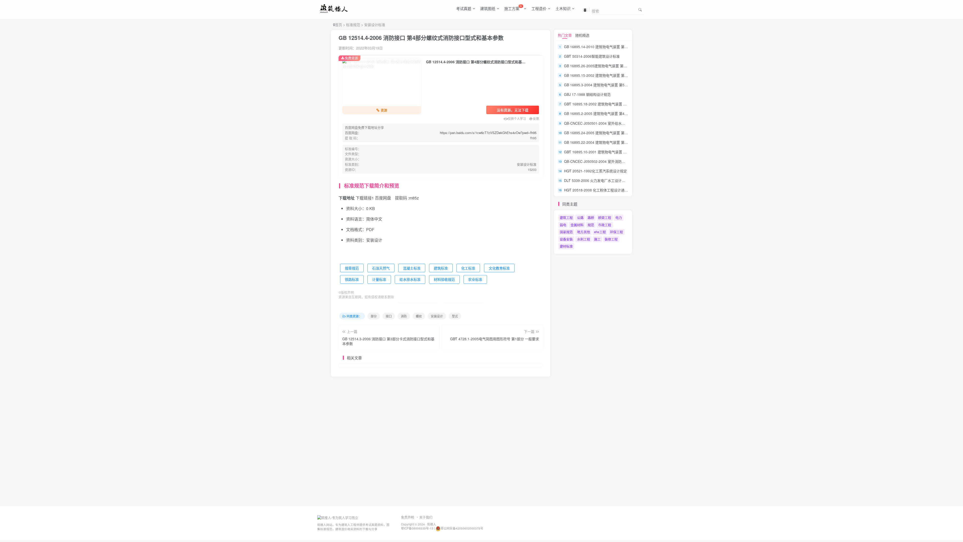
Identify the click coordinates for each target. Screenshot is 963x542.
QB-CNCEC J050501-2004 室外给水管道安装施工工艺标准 (610, 123)
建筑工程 (566, 217)
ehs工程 (600, 231)
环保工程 (616, 231)
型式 (455, 316)
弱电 (563, 224)
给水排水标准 (410, 279)
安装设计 (437, 316)
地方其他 (583, 231)
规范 (591, 224)
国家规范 (566, 231)
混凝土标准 (412, 267)
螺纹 (419, 316)
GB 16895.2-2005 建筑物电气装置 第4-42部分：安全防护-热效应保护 (618, 113)
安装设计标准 (374, 24)
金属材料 (577, 224)
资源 (384, 110)
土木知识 (563, 8)
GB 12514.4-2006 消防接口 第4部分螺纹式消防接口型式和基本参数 (421, 38)
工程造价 (538, 8)
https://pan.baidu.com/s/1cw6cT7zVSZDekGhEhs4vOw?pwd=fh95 (488, 132)
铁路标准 (352, 279)
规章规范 (352, 267)
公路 (580, 217)
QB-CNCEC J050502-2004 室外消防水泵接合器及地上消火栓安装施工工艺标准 (626, 161)
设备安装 (566, 239)
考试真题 (463, 8)
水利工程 (583, 239)
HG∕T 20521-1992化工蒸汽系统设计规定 (595, 170)
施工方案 (513, 7)
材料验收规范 (444, 279)
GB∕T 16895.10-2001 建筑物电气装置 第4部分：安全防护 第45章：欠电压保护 (625, 151)
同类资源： (354, 316)
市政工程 (604, 224)
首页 (338, 24)
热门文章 (565, 35)
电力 (618, 217)
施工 (597, 239)
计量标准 (379, 279)
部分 (374, 316)
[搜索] (640, 9)
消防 (404, 316)
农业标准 (475, 279)
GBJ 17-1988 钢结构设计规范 (587, 94)
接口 (389, 316)
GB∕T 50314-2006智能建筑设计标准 (592, 56)
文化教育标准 (499, 267)
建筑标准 (441, 267)
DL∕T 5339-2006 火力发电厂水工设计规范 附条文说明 (605, 180)
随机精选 (582, 35)
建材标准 (566, 246)
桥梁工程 (604, 217)
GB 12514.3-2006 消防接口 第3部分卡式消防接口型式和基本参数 (388, 341)
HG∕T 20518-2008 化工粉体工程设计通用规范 (599, 190)
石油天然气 (381, 267)
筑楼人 (431, 524)
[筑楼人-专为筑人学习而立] (337, 517)
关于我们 (425, 517)
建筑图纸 (487, 8)
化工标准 (468, 267)
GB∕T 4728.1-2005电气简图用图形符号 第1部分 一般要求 (494, 338)
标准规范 (353, 24)
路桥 (591, 217)
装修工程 (611, 239)
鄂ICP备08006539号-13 (417, 528)
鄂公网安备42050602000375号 (462, 528)
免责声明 (407, 517)
